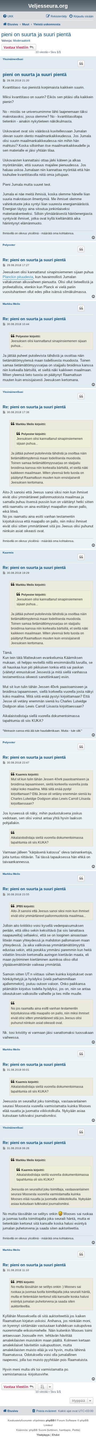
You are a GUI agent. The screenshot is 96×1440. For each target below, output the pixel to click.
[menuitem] (8, 16)
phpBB (50, 1420)
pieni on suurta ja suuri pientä (36, 34)
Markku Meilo (11, 303)
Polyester (9, 244)
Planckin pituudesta (18, 277)
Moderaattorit (21, 40)
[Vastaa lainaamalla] (81, 63)
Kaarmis (8, 552)
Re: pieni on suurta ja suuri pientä (34, 260)
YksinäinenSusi (13, 59)
